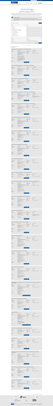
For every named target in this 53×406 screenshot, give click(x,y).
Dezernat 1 (38, 394)
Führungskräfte (13, 27)
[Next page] (28, 45)
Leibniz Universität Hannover (27, 403)
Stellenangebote (33, 404)
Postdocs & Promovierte (14, 31)
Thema (12, 37)
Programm (13, 39)
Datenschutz (35, 403)
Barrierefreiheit (38, 403)
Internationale (13, 28)
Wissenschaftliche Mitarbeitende (15, 35)
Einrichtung (28, 39)
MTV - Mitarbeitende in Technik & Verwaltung (16, 30)
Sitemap (41, 403)
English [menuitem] (41, 0)
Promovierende (13, 34)
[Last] (29, 45)
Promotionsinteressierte (14, 33)
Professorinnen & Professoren (15, 32)
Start (36, 0)
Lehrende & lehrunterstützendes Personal (16, 29)
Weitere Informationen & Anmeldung (26, 295)
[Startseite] (11, 4)
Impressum (32, 403)
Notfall (30, 404)
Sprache (28, 37)
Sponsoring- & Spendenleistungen (39, 404)
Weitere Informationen (26, 62)
